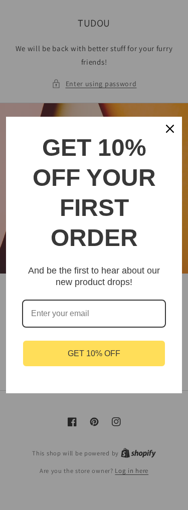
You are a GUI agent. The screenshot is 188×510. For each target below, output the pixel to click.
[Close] (170, 129)
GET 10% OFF (94, 353)
